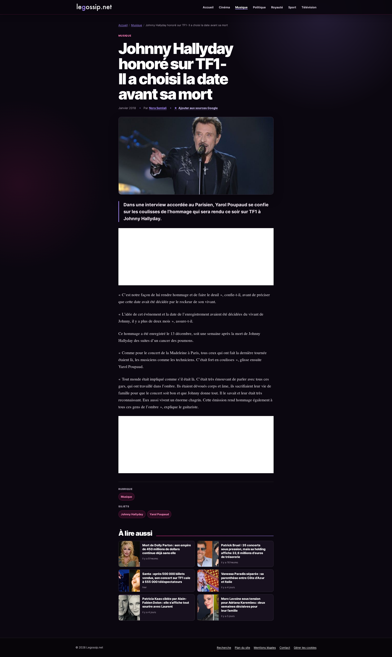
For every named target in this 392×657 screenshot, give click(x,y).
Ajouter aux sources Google (198, 108)
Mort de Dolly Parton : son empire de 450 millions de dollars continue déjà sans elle (166, 549)
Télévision (309, 7)
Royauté (277, 7)
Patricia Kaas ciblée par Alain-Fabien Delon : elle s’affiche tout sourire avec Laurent (165, 602)
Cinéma (224, 7)
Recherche (224, 647)
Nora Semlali (158, 108)
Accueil (208, 7)
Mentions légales (265, 647)
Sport (292, 7)
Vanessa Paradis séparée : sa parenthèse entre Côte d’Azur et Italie (242, 577)
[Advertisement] (196, 256)
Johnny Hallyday (132, 514)
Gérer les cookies (305, 647)
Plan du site (242, 647)
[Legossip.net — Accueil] (94, 7)
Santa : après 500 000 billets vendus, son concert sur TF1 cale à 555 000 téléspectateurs (166, 577)
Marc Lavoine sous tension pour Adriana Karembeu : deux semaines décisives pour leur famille (243, 604)
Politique (259, 7)
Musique (241, 7)
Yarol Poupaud (159, 514)
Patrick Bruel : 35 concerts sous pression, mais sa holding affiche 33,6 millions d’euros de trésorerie (243, 551)
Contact (285, 647)
